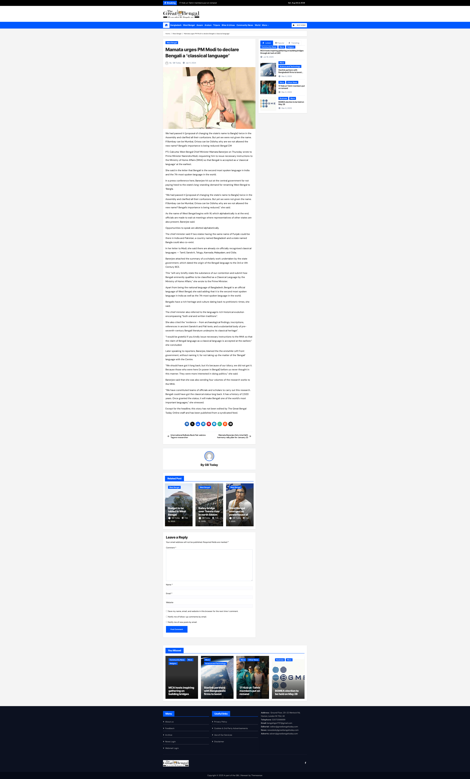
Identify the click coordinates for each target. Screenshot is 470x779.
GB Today (177, 63)
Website (169, 602)
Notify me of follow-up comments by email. (187, 616)
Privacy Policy (220, 721)
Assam (200, 25)
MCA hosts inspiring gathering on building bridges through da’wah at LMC (282, 51)
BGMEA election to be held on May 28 (291, 103)
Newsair (244, 775)
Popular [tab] (280, 43)
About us (169, 721)
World (257, 25)
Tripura (216, 25)
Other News (292, 82)
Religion (290, 47)
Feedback (169, 728)
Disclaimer (219, 741)
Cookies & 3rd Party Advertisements (231, 728)
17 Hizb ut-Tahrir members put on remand (291, 87)
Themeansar (256, 775)
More (264, 25)
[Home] (166, 25)
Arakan (208, 25)
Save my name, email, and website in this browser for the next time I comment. (203, 611)
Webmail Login (172, 748)
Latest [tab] (268, 43)
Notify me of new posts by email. (182, 622)
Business (283, 98)
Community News (245, 25)
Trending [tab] (295, 43)
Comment (171, 547)
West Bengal (189, 25)
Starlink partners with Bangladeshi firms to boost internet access (290, 72)
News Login (170, 741)
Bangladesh (175, 25)
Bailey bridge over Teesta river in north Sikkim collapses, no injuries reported (209, 515)
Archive (168, 735)
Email (169, 593)
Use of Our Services (223, 735)
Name (169, 584)
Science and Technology (290, 66)
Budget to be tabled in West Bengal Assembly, (177, 513)
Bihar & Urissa (228, 25)
